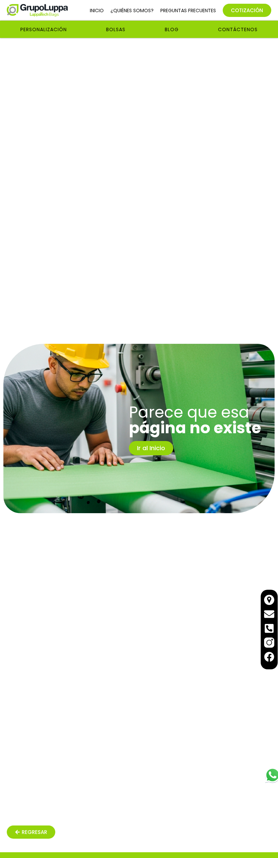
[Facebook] (269, 657)
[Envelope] (269, 614)
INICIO (97, 10)
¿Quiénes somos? (132, 10)
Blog (172, 29)
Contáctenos (238, 29)
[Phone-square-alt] (269, 628)
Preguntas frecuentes (188, 10)
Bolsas (115, 29)
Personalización (43, 29)
